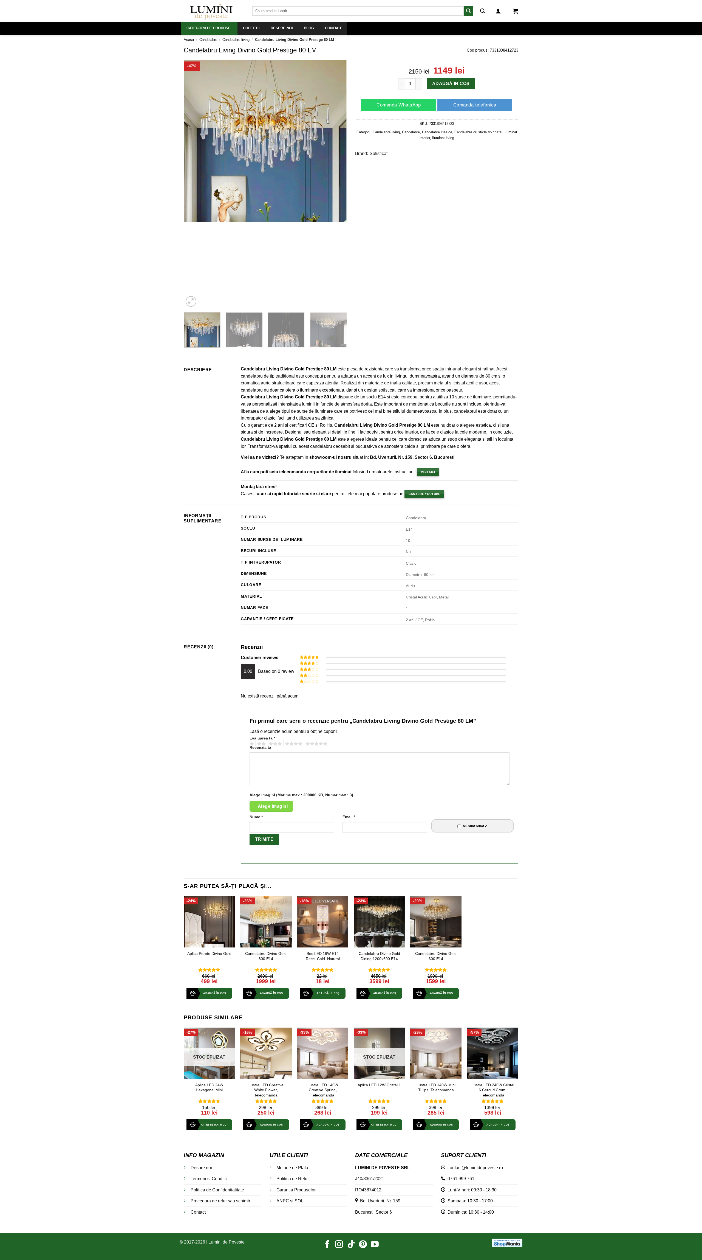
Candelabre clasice (437, 132)
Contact (198, 1212)
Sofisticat (378, 153)
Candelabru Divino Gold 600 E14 (436, 956)
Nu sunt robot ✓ (475, 826)
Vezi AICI (428, 472)
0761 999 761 (459, 1178)
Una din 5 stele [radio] (251, 743)
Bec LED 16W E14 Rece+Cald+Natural (323, 956)
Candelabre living (236, 40)
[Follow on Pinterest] (363, 1245)
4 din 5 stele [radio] (292, 743)
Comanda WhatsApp (399, 105)
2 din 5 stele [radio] (260, 743)
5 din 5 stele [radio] (315, 743)
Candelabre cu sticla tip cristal (478, 132)
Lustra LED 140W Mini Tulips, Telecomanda (436, 1087)
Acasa (189, 40)
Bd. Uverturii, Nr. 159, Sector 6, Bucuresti (412, 457)
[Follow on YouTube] (375, 1245)
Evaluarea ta (262, 738)
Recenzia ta (260, 747)
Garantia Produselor (296, 1190)
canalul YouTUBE (424, 494)
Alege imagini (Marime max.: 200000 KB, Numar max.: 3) (301, 795)
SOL (299, 1201)
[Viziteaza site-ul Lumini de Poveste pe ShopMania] (507, 1242)
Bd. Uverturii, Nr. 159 (379, 1201)
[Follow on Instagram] (339, 1245)
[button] (498, 11)
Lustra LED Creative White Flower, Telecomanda (266, 1090)
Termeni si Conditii (209, 1178)
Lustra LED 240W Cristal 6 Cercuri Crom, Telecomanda (492, 1090)
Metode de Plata (292, 1167)
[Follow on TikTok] (351, 1245)
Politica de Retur (292, 1178)
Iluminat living (443, 138)
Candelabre (208, 40)
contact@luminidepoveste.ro (474, 1167)
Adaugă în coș (451, 83)
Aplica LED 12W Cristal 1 (379, 1085)
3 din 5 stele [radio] (274, 743)
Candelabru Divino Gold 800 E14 (266, 956)
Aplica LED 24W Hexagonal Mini (209, 1087)
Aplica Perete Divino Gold (209, 953)
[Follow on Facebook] (327, 1245)
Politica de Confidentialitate (217, 1190)
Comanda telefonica (474, 105)
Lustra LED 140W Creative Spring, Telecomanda (322, 1090)
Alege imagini (273, 806)
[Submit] (468, 11)
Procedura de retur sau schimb (220, 1201)
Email (348, 817)
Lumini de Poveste (226, 1242)
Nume (256, 817)
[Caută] (482, 11)
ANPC (282, 1201)
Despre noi (201, 1167)
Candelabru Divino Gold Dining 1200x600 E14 (379, 956)
